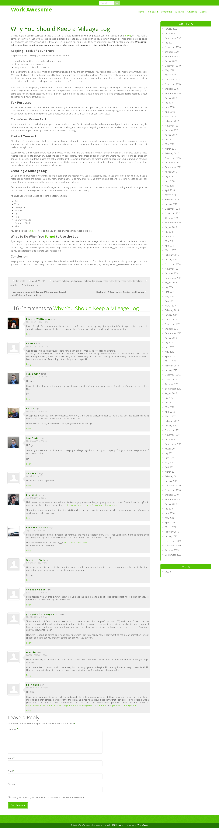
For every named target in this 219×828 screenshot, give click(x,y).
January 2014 (171, 314)
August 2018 (171, 98)
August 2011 (171, 448)
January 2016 (171, 204)
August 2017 (171, 135)
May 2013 (169, 351)
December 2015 (173, 208)
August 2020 (171, 61)
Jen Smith (20, 281)
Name (10, 758)
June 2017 (169, 139)
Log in (168, 571)
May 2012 (169, 407)
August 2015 (171, 227)
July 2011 (169, 453)
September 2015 (173, 222)
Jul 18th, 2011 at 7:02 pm (36, 476)
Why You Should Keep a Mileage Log (96, 308)
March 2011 (170, 471)
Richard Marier (37, 527)
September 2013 (173, 333)
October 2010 (171, 494)
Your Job (14, 285)
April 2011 (170, 467)
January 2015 (171, 259)
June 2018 (169, 107)
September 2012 (173, 388)
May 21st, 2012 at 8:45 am (36, 617)
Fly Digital (34, 495)
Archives (179, 11)
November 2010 (173, 490)
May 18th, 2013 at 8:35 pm (37, 687)
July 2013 (169, 342)
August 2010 (171, 504)
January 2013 (171, 370)
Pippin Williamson (39, 319)
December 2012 (173, 374)
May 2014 (169, 296)
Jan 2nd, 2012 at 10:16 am (36, 592)
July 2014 (169, 287)
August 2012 (171, 393)
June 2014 (169, 291)
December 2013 (173, 319)
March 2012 (170, 416)
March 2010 (170, 527)
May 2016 (169, 185)
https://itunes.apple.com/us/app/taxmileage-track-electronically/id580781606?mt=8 (66, 705)
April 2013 (170, 356)
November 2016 (173, 158)
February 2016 (172, 199)
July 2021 (169, 42)
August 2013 (171, 338)
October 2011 (171, 439)
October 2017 (171, 130)
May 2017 (169, 144)
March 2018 (170, 116)
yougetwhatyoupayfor (42, 614)
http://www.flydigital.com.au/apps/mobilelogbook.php (91, 505)
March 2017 (170, 148)
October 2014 (171, 273)
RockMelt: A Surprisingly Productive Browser (120, 292)
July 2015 (169, 231)
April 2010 (170, 522)
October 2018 (171, 88)
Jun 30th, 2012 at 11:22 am (37, 655)
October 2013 (171, 328)
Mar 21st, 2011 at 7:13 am (36, 441)
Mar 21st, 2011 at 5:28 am (36, 411)
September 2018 (173, 93)
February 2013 (172, 365)
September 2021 (173, 38)
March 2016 (170, 194)
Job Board (153, 11)
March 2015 (170, 250)
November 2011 (173, 434)
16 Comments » (31, 285)
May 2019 (169, 70)
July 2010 (169, 508)
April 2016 (170, 190)
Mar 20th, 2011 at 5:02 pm (37, 346)
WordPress (143, 825)
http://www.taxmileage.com (123, 705)
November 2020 (173, 47)
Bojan (30, 408)
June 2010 (169, 513)
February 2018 (172, 121)
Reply (28, 334)
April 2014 (170, 301)
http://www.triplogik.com (75, 542)
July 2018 (169, 102)
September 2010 (173, 499)
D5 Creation (118, 825)
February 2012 (172, 421)
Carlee (31, 343)
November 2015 (173, 213)
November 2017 (173, 125)
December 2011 (173, 430)
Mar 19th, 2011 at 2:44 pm (37, 322)
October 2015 (171, 218)
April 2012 (170, 411)
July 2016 (169, 176)
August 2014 (171, 282)
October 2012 (171, 384)
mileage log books (93, 281)
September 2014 (173, 278)
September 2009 (173, 554)
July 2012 (169, 398)
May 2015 (169, 241)
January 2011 (171, 481)
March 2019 (170, 75)
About (203, 11)
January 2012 (171, 425)
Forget (50, 236)
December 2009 (173, 541)
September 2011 (173, 444)
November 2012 (173, 379)
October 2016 (171, 162)
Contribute (166, 11)
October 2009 (171, 550)
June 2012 (169, 402)
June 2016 (169, 181)
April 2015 (170, 245)
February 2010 (172, 531)
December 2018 (173, 79)
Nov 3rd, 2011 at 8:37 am (36, 563)
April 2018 (170, 111)
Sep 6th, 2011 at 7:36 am (36, 530)
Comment (12, 729)
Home (141, 11)
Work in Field (36, 560)
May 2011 (169, 462)
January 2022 (171, 28)
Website (11, 784)
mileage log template (131, 281)
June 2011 (169, 457)
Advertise (192, 11)
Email (10, 771)
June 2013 (169, 347)
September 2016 (173, 167)
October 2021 (171, 33)
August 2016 (171, 171)
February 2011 (172, 476)
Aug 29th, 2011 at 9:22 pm (37, 498)
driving (128, 35)
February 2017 (172, 153)
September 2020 (173, 56)
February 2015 (172, 254)
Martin (31, 652)
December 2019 (173, 65)
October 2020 (171, 51)
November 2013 (173, 324)
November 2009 (173, 545)
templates (33, 230)
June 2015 (169, 236)
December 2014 (173, 264)
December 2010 (173, 485)
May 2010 (169, 517)
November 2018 (173, 84)
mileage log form (111, 281)
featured (78, 281)
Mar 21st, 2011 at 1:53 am (36, 376)
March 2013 (170, 361)
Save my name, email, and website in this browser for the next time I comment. (48, 797)
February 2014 (172, 310)
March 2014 (170, 305)
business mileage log (63, 281)
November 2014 (173, 268)
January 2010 (171, 536)
